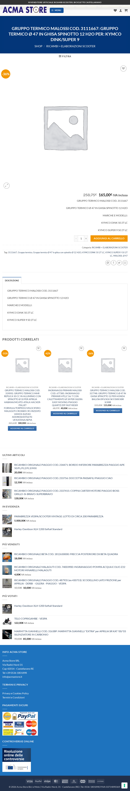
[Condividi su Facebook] (113, 262)
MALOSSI (117, 255)
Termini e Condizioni (13, 697)
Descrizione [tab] (12, 280)
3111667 (12, 252)
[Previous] (2, 391)
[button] (57, 10)
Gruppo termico (25, 252)
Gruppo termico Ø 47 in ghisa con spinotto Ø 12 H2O (57, 252)
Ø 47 (125, 255)
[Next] (127, 391)
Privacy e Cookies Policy (15, 693)
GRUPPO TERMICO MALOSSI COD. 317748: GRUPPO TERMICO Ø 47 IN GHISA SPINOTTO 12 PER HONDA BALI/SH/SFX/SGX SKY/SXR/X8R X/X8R (108, 396)
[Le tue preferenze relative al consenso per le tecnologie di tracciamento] (124, 785)
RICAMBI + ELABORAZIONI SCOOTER (70, 46)
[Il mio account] (120, 10)
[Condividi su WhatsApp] (107, 262)
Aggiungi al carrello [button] (22, 428)
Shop (38, 46)
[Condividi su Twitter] (119, 262)
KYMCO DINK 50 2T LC (93, 252)
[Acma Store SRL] (24, 10)
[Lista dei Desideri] (115, 10)
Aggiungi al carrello (109, 238)
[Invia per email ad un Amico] (125, 262)
